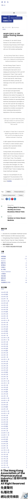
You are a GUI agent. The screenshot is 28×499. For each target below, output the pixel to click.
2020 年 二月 (4, 409)
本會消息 (3, 258)
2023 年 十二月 (5, 338)
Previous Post (10, 205)
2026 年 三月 (4, 296)
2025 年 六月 (4, 309)
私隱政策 (7, 492)
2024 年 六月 (4, 327)
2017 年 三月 (4, 463)
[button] (14, 13)
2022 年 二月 (4, 376)
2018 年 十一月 (5, 435)
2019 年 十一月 (5, 413)
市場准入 (5, 18)
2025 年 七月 (4, 307)
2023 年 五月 (4, 348)
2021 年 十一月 (5, 383)
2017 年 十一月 (5, 452)
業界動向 (3, 265)
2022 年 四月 (4, 372)
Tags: (2, 191)
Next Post (10, 216)
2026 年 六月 (4, 292)
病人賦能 (3, 269)
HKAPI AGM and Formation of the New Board (14, 242)
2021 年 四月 (4, 392)
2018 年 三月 (4, 444)
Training (20, 195)
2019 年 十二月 (5, 411)
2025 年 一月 (4, 318)
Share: (2, 199)
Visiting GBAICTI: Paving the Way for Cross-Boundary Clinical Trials (16, 210)
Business (3, 261)
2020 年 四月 (4, 407)
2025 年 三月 (4, 314)
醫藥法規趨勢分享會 (8, 244)
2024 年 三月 (4, 333)
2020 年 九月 (4, 405)
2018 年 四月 (4, 441)
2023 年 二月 (4, 355)
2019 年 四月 (4, 426)
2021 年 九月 (4, 387)
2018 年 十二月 (5, 433)
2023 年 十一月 (5, 340)
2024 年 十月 (4, 322)
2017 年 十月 (4, 454)
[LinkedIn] (15, 199)
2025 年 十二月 (5, 301)
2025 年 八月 (4, 305)
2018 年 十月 (4, 437)
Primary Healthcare (16, 18)
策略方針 (3, 280)
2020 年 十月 (4, 402)
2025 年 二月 (4, 316)
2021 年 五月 (4, 389)
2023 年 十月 (4, 342)
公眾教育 (3, 274)
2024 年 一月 (4, 335)
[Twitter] (9, 199)
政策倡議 (3, 256)
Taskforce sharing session (9, 195)
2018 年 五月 (4, 439)
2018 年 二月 (4, 446)
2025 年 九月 (4, 303)
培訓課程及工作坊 (7, 21)
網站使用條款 (10, 497)
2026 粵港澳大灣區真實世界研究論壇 (12, 246)
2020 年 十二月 (5, 398)
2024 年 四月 (4, 331)
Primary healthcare (19, 191)
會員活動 (3, 276)
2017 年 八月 (4, 459)
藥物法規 (3, 278)
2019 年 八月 (4, 420)
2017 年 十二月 (5, 450)
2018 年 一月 (4, 448)
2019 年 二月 (4, 431)
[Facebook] (7, 199)
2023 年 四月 (4, 351)
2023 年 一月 (4, 357)
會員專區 (9, 181)
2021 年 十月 (4, 385)
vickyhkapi (16, 27)
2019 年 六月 (4, 422)
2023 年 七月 (4, 344)
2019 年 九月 (4, 418)
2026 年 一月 (4, 299)
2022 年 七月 (4, 368)
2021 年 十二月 (5, 381)
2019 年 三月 (4, 428)
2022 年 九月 (4, 364)
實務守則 (3, 263)
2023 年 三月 (4, 353)
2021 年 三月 (4, 394)
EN (4, 5)
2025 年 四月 (4, 312)
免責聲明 (7, 488)
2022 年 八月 (4, 366)
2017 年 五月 (4, 461)
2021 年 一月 (4, 396)
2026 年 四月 (4, 294)
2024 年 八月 (4, 325)
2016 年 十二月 (5, 467)
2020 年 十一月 (5, 400)
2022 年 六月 (4, 370)
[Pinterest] (12, 199)
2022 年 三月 (4, 374)
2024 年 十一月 (5, 320)
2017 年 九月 (4, 456)
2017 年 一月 (4, 465)
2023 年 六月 (4, 346)
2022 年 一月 (4, 379)
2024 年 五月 (4, 329)
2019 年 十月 (4, 415)
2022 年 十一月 (5, 359)
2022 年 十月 (4, 361)
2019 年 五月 (4, 424)
